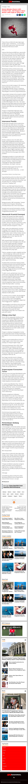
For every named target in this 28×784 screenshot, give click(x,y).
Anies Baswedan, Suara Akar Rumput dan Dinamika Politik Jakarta (16, 683)
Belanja (4, 492)
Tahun (20, 496)
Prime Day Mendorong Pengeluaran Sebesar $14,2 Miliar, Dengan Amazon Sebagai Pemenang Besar (20, 572)
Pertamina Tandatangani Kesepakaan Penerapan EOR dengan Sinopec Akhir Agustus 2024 (20, 558)
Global (18, 492)
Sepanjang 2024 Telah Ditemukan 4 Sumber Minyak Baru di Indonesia (7, 573)
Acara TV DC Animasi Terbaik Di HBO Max (19, 527)
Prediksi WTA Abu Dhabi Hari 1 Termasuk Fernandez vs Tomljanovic (20, 531)
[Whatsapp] (25, 15)
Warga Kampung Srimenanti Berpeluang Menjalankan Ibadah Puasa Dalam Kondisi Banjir (7, 523)
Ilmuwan (5, 766)
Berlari (9, 492)
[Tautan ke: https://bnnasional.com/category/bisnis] (25, 691)
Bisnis (3, 15)
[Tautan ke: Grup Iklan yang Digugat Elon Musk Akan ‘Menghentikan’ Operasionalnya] (5, 723)
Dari (4, 768)
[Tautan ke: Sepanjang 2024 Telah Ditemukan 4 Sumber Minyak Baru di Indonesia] (5, 737)
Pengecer (10, 496)
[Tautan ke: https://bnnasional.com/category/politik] (25, 640)
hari (23, 492)
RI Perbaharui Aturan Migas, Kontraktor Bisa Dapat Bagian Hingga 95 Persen (20, 548)
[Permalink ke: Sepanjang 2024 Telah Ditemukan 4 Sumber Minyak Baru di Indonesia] (8, 567)
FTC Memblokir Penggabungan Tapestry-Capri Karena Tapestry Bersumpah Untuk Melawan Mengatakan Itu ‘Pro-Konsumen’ (7, 548)
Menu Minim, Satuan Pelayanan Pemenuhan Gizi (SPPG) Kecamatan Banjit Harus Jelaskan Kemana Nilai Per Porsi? (20, 519)
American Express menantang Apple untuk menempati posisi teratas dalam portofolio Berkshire (7, 527)
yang (4, 752)
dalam (4, 763)
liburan (16, 494)
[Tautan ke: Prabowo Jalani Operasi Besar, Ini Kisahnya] (5, 677)
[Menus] (2, 1)
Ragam (15, 496)
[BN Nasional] (14, 1)
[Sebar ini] (17, 15)
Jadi (8, 494)
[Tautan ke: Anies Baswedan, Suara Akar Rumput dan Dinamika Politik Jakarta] (5, 684)
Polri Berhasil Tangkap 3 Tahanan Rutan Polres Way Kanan (7, 519)
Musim (21, 494)
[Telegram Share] (22, 15)
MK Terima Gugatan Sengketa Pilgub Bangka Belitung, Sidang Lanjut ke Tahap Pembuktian (14, 658)
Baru (4, 760)
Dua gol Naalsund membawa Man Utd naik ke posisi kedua (20, 523)
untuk (4, 758)
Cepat (14, 492)
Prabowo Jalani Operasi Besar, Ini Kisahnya (16, 676)
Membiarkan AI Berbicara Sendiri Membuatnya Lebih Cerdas (7, 531)
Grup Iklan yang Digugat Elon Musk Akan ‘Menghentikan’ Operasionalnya (7, 560)
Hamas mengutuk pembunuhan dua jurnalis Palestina (16, 663)
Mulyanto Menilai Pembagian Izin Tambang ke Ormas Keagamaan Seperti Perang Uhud (17, 669)
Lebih (12, 494)
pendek (4, 496)
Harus (4, 494)
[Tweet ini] (20, 15)
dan (3, 755)
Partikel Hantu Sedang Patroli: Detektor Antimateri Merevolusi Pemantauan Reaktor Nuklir (7, 509)
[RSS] (14, 502)
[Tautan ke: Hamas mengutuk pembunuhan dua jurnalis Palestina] (5, 664)
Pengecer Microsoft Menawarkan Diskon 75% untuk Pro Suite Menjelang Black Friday (20, 508)
